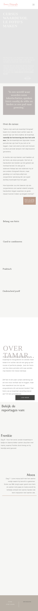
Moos (31, 475)
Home (10, 601)
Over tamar (10, 604)
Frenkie (6, 436)
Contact (27, 78)
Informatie (27, 601)
